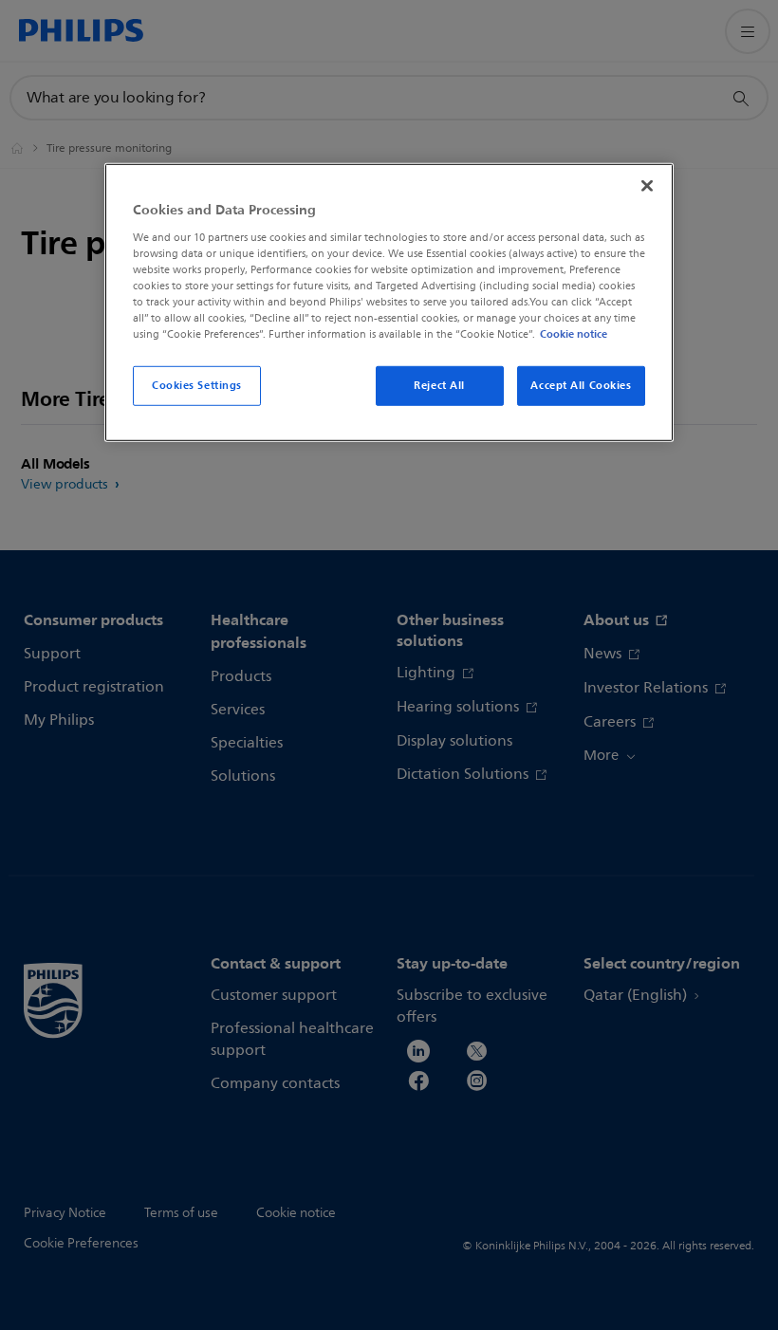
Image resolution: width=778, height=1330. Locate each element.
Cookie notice (573, 333)
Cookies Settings (197, 385)
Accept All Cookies (580, 385)
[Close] (647, 186)
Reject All (439, 385)
